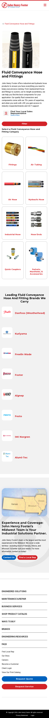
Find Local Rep (8, 652)
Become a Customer (10, 664)
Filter (24, 124)
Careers (5, 660)
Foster (19, 375)
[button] (24, 113)
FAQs (4, 644)
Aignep (19, 395)
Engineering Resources (15, 636)
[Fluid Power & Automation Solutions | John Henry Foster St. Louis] (15, 5)
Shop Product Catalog (14, 614)
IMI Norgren (22, 436)
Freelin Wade (23, 354)
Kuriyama (21, 333)
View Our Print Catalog (11, 672)
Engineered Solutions (14, 591)
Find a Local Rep (27, 557)
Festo (18, 416)
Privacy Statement (22, 715)
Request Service (24, 686)
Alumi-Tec (21, 457)
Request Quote (24, 679)
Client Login (7, 668)
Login (32, 715)
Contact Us (9, 557)
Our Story (6, 656)
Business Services (12, 606)
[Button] (45, 5)
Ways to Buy (8, 621)
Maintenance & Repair (14, 599)
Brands (6, 629)
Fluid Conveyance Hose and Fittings (19, 24)
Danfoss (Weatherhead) (30, 313)
